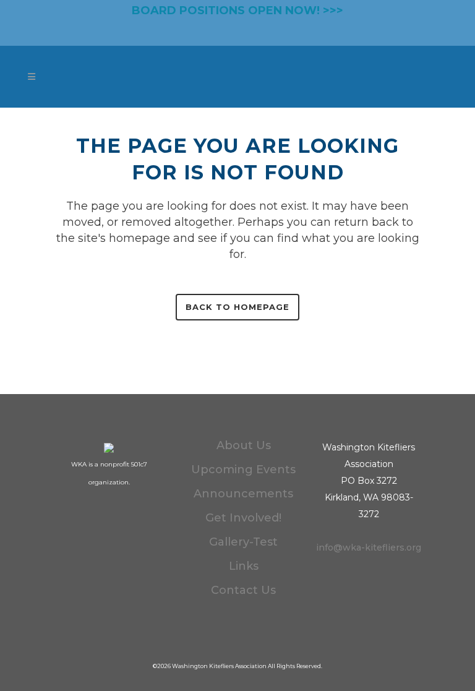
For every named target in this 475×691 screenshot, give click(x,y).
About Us (243, 445)
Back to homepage (237, 307)
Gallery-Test (243, 542)
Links (244, 566)
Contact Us (243, 590)
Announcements (243, 493)
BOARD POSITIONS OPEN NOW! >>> (237, 10)
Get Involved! (243, 518)
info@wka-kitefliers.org (368, 547)
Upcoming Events (243, 469)
